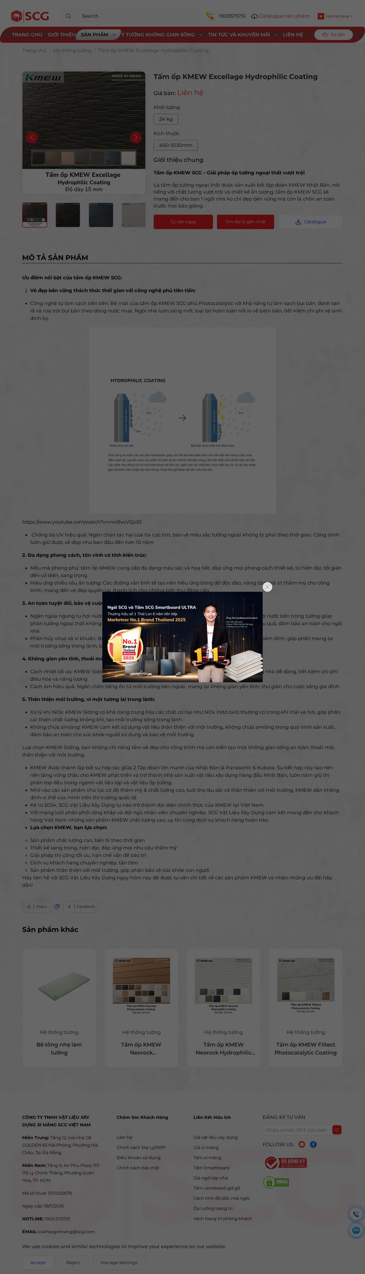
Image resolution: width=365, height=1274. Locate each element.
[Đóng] (267, 587)
